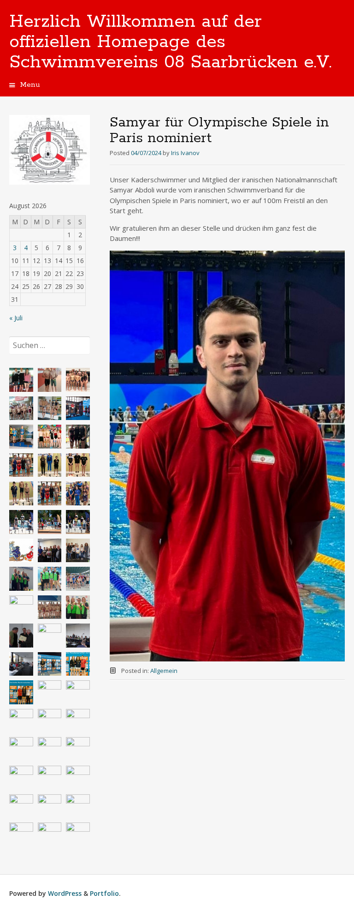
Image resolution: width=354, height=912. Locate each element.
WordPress (65, 893)
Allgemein (163, 670)
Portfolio (104, 893)
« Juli (16, 317)
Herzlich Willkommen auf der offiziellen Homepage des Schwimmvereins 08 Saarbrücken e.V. (170, 42)
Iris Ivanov (185, 153)
